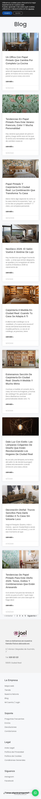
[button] (35, 792)
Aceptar (7, 13)
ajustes (31, 9)
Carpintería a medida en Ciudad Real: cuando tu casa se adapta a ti (19, 313)
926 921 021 (13, 657)
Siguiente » (32, 616)
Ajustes (17, 13)
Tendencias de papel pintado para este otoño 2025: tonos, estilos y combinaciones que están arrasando (20, 580)
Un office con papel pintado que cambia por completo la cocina (19, 60)
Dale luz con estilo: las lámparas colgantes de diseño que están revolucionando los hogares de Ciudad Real (19, 447)
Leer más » (10, 82)
